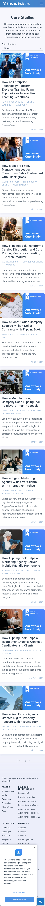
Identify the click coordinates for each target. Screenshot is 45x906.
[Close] (34, 847)
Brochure (6, 835)
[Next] (29, 761)
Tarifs (4, 795)
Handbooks (21, 105)
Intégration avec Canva (28, 805)
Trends (29, 491)
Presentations (20, 185)
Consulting (8, 650)
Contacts (22, 832)
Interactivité (23, 793)
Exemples (6, 799)
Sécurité (22, 835)
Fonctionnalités (9, 791)
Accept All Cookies (19, 900)
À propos (22, 828)
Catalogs (10, 265)
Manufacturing (10, 262)
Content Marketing (12, 491)
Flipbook (6, 828)
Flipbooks (7, 653)
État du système (25, 839)
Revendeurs (23, 843)
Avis (4, 811)
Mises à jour (7, 807)
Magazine (6, 839)
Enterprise (6, 803)
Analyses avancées (27, 801)
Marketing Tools (11, 182)
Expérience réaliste (27, 797)
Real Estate (8, 727)
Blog (27, 3)
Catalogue (6, 832)
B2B (4, 337)
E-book (5, 843)
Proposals (7, 334)
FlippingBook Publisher (29, 411)
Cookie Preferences (19, 893)
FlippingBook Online (12, 102)
